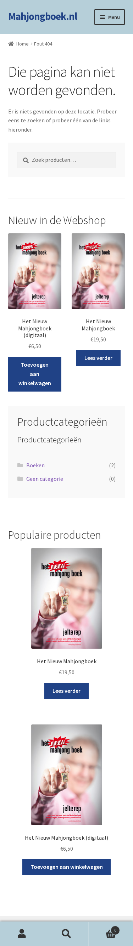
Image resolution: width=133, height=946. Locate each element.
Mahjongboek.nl (42, 16)
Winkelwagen (102, 928)
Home (22, 44)
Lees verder (98, 357)
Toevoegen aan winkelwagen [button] (34, 374)
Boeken (35, 465)
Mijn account (22, 934)
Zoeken (66, 934)
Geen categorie (44, 478)
